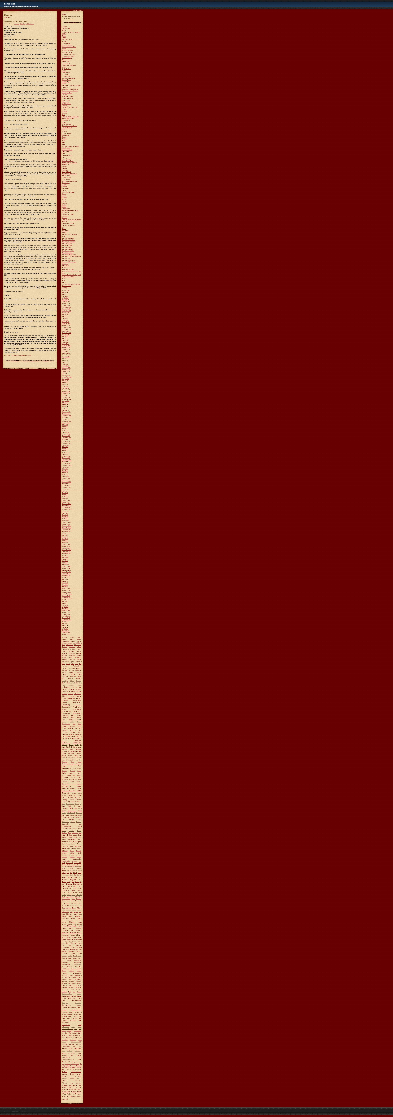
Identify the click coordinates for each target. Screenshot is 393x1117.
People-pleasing (77, 962)
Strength (64, 1048)
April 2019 (65, 452)
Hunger (72, 851)
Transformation (76, 1072)
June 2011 (65, 625)
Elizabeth (78, 749)
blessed (70, 678)
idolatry (72, 853)
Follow (79, 781)
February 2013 (66, 588)
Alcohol (64, 655)
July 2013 (65, 579)
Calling (64, 689)
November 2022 (66, 373)
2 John (64, 38)
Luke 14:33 (68, 910)
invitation (74, 861)
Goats (79, 801)
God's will (71, 813)
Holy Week (66, 844)
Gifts (80, 797)
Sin (66, 1037)
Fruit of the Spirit (68, 791)
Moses (63, 937)
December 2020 (66, 415)
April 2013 (65, 585)
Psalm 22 (74, 983)
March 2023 (65, 366)
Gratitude (65, 824)
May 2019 (65, 450)
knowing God (71, 886)
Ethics (64, 760)
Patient (79, 958)
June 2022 (65, 382)
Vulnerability (78, 1083)
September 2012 (66, 598)
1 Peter (64, 36)
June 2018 (65, 471)
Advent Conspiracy (67, 50)
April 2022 (65, 386)
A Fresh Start (66, 43)
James (64, 137)
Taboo (64, 30)
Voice (71, 1083)
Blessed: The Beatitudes (69, 65)
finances (79, 637)
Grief (64, 831)
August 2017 (65, 489)
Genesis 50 (71, 795)
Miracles (65, 932)
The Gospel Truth (67, 243)
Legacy (73, 890)
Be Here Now (66, 63)
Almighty (72, 655)
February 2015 (66, 544)
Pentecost (65, 186)
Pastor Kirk (7, 17)
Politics (64, 190)
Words (64, 282)
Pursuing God (65, 989)
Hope (71, 846)
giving (64, 639)
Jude (80, 877)
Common (22, 355)
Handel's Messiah (67, 128)
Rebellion (79, 992)
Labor (79, 886)
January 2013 (66, 590)
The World (72, 1067)
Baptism (78, 668)
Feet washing (77, 775)
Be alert (64, 670)
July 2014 (65, 557)
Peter (63, 967)
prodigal (64, 980)
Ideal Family (65, 135)
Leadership (65, 890)
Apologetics (72, 659)
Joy (76, 877)
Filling (79, 777)
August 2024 (65, 335)
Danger (64, 726)
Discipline (65, 741)
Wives (75, 1089)
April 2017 (65, 496)
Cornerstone (65, 717)
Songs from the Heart (68, 223)
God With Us (66, 120)
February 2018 (66, 478)
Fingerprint (65, 102)
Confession (77, 707)
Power (64, 971)
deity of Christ (75, 730)
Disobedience (77, 743)
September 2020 (66, 421)
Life (72, 892)
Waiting (64, 1085)
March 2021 (65, 410)
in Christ (71, 855)
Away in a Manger (67, 58)
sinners (70, 643)
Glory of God (74, 801)
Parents (75, 956)
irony (80, 861)
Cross (72, 722)
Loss (68, 901)
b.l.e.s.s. (64, 60)
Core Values (76, 715)
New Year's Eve (66, 177)
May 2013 (65, 583)
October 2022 (66, 375)
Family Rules (66, 100)
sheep (79, 1033)
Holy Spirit (77, 841)
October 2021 (66, 397)
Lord (63, 901)
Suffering (70, 1051)
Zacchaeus (73, 1096)
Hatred (63, 835)
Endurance (71, 753)
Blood (72, 681)
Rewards (76, 1014)
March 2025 (65, 322)
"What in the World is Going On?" (72, 32)
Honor (79, 844)
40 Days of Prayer (67, 39)
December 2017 (66, 482)
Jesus (63, 140)
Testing (74, 1060)
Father (64, 773)
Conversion (65, 715)
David (79, 726)
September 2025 (66, 311)
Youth (67, 1096)
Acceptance (65, 649)
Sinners (70, 1037)
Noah (67, 949)
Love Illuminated (67, 155)
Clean (64, 698)
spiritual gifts (75, 1042)
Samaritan (79, 1023)
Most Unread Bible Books (69, 174)
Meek (74, 924)
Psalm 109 (78, 985)
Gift (76, 797)
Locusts (73, 899)
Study (70, 1048)
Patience (74, 958)
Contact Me (22, 1111)
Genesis (74, 793)
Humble (79, 848)
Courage (72, 717)
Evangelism (70, 760)
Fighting (73, 777)
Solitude (77, 1037)
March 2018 (65, 476)
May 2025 (65, 318)
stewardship (76, 643)
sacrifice (73, 641)
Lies (68, 892)
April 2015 (65, 541)
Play (80, 967)
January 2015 (66, 546)
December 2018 (66, 460)
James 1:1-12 (69, 863)
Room (80, 1016)
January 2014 (66, 568)
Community (66, 704)
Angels (79, 655)
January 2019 (66, 458)
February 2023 (66, 368)
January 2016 (66, 524)
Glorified (64, 109)
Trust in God (72, 1076)
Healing (69, 835)
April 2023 (65, 364)
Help (80, 837)
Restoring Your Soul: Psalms (70, 210)
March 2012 (65, 609)
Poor (69, 968)
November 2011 (66, 616)
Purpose (64, 203)
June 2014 (65, 559)
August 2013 (65, 577)
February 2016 (66, 522)
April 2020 (65, 430)
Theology (78, 1067)
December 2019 (66, 438)
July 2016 (65, 513)
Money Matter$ (66, 172)
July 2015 (65, 535)
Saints (79, 1020)
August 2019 (65, 445)
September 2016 (66, 509)
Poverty (79, 968)
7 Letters (64, 41)
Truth (79, 1076)
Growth (71, 831)
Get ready (70, 797)
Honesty (73, 844)
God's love (28, 355)
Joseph (70, 877)
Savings (73, 1027)
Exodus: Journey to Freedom (70, 91)
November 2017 (66, 484)
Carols (64, 71)
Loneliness (78, 899)
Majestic (76, 912)
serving (79, 641)
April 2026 (65, 298)
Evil (80, 760)
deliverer (64, 732)
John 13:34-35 (66, 875)
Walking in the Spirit (68, 269)
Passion (64, 958)
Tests (79, 1060)
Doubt (76, 745)
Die (63, 736)
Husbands (78, 851)
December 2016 (66, 504)
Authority (65, 668)
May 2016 (65, 517)
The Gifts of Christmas (68, 240)
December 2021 (66, 393)
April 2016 (65, 518)
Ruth (80, 1018)
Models (73, 935)
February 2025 (66, 324)
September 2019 (66, 443)
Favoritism (78, 773)
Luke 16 (79, 910)
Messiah (65, 930)
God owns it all (70, 804)
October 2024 (66, 331)
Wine (80, 1087)
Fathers (70, 773)
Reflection (73, 996)
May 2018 (65, 473)
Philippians (65, 188)
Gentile (79, 795)
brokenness (65, 687)
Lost (72, 901)
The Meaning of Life (68, 251)
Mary (76, 914)
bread (79, 685)
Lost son (73, 903)
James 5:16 (73, 868)
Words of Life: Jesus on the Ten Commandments (71, 285)
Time (67, 1069)
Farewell (72, 771)
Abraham (72, 647)
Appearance (65, 662)
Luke (63, 910)
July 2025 (65, 314)
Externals (78, 764)
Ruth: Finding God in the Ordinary (72, 220)
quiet (72, 990)
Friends (79, 788)
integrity (64, 859)
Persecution (66, 964)
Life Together (66, 28)
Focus (72, 781)
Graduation (78, 822)
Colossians (65, 74)
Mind (72, 930)
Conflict (64, 709)
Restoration (64, 1010)
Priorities (73, 977)
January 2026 (66, 303)
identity (64, 853)
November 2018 (66, 461)
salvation (65, 1022)
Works (69, 1094)
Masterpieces (77, 916)
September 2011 (66, 620)
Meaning (64, 166)
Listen (72, 897)
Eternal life (77, 755)
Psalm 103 (71, 985)
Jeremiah (64, 139)
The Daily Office (75, 1064)
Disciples (68, 738)
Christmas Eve (66, 72)
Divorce (71, 745)
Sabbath (64, 1020)
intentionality (66, 861)
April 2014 (65, 563)
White (69, 1087)
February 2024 (66, 346)
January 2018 (66, 480)
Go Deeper (65, 111)
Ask (80, 664)
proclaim (79, 977)
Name (77, 939)
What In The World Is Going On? (71, 275)
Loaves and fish (66, 899)
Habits (69, 833)
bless (63, 678)
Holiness (65, 841)
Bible (73, 674)
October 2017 (66, 485)
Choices (70, 694)
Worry (73, 1094)
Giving (64, 799)
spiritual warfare (68, 1044)
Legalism (79, 890)
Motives (74, 937)
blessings (65, 681)
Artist (72, 664)
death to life (72, 728)
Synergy (79, 1053)
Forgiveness (66, 786)
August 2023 (65, 357)
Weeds (79, 1085)
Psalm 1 (64, 199)
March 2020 (65, 432)
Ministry (78, 930)
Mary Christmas (66, 159)
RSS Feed (65, 1099)
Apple (72, 662)
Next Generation (75, 945)
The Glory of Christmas (27, 24)
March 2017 (65, 498)
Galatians (64, 106)
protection (64, 981)
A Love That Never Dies (69, 47)
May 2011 (65, 627)
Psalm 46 (79, 983)
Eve (77, 760)
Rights (75, 1016)
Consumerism (66, 76)
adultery (64, 637)
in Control (78, 855)
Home (64, 14)
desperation (72, 734)
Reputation (79, 1005)
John (63, 142)
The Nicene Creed (67, 253)
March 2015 (65, 542)
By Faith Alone (66, 69)
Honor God (65, 846)
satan (79, 1025)
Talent (72, 1055)
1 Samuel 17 (77, 645)
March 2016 (65, 520)
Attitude (64, 666)
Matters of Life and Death (69, 163)
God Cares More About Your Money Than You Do (70, 117)
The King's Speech (67, 249)
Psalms (64, 201)
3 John (64, 647)
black (79, 676)
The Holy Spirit (66, 247)
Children (72, 691)
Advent (64, 49)
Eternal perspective (68, 757)
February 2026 (66, 301)
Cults (74, 724)
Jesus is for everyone (13, 355)
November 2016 (66, 506)
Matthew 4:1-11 (72, 920)
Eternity (79, 758)
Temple (79, 1055)
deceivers (64, 730)
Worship (64, 288)
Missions (79, 933)
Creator (64, 722)
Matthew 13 (65, 164)
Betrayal (64, 674)
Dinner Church (66, 80)
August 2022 (65, 379)
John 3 (75, 873)
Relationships (76, 1000)
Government (65, 822)
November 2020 (66, 417)
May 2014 (65, 561)
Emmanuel (65, 751)
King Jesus (75, 882)
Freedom (72, 788)
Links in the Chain (67, 150)
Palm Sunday (66, 183)
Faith (79, 766)
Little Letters (65, 152)
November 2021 (66, 395)
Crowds (79, 722)
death (64, 728)
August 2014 (65, 555)
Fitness (79, 779)
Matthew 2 (73, 918)
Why (63, 278)
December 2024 (66, 327)
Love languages (74, 905)
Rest (79, 1007)
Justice (64, 882)
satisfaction (65, 1027)
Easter (64, 83)
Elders (71, 749)
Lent (63, 892)
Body (63, 683)
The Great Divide (67, 245)
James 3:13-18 (70, 866)
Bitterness (73, 676)
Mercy (71, 928)
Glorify (64, 801)
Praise (64, 194)
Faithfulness (66, 768)
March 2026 (65, 300)
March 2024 (65, 344)
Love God (65, 905)
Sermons (16, 24)
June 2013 (65, 581)
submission (77, 1048)
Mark (63, 157)
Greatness (74, 828)
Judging (64, 879)
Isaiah (63, 863)
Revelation (65, 216)
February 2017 (66, 500)
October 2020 (66, 419)
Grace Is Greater (66, 124)
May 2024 (65, 340)
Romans (64, 218)
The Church (68, 1064)
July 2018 (65, 469)
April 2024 (65, 342)
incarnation (64, 857)
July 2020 (65, 425)
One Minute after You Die (69, 181)
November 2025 (66, 307)
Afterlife (78, 653)
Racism (64, 205)
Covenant (78, 717)
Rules (63, 1018)
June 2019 (65, 449)
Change (78, 689)
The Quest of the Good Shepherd (71, 256)
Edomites (64, 749)
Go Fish (64, 26)
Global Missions (75, 800)
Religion (65, 1003)
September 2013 (66, 575)
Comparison (78, 705)
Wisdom (65, 1089)
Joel (71, 873)
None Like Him (66, 179)
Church (64, 696)
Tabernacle (64, 1055)
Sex (70, 1033)
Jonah (63, 144)
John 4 (79, 873)
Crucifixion (66, 724)
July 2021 (65, 403)
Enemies (78, 753)
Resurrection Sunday (68, 214)
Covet (63, 720)
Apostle (79, 659)
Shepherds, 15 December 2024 (16, 21)
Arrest (68, 664)
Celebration (71, 689)
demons (72, 732)
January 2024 (66, 347)
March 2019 (65, 454)
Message (64, 168)
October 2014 (66, 552)
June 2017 (65, 493)
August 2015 (65, 533)
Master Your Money (67, 161)
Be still (71, 670)
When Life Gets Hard (68, 277)
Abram (79, 647)
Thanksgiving (73, 1062)
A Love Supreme (67, 45)
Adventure (72, 653)
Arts (76, 664)
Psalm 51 (64, 985)
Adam (64, 651)
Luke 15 (74, 910)
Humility (65, 851)
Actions (72, 649)
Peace (69, 960)
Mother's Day (66, 175)
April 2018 (65, 474)
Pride (71, 975)
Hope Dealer (78, 846)
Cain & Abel (76, 687)
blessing (78, 678)
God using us (78, 804)
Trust (64, 1076)
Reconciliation (67, 994)
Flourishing (65, 782)
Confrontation (77, 709)
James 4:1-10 (78, 866)
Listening (78, 897)
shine (70, 1035)
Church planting (75, 696)
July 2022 (65, 381)
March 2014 (65, 564)
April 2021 (65, 408)
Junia (80, 879)
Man (80, 912)
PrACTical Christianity (68, 192)
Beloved (79, 672)
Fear (63, 775)
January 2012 (66, 612)
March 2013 (65, 587)
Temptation (65, 231)
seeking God (66, 1031)
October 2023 (66, 353)
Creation (70, 719)
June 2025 (65, 316)
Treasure (64, 1074)
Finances (65, 779)
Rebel (74, 992)
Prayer (64, 196)
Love (63, 153)
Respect (64, 1008)
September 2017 (66, 487)
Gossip (79, 819)
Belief (64, 672)
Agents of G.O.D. (67, 52)
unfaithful (72, 1078)
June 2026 (65, 294)
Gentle (63, 797)
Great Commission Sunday (69, 126)
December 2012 (66, 592)
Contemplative (66, 713)
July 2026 (65, 292)
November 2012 (66, 594)
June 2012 (65, 603)
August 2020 (65, 423)
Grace (73, 822)
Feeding (69, 775)
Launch (74, 888)
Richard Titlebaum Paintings (71, 16)
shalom (74, 1033)
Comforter (65, 700)
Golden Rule (73, 815)
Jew (68, 873)
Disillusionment (66, 743)
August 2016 (65, 511)
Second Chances (67, 1029)
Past (69, 958)
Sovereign (73, 1040)
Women (73, 1092)
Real (69, 992)
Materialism (65, 918)
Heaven (64, 837)
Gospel (64, 122)
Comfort (78, 698)
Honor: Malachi (66, 133)
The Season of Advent (68, 260)
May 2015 (65, 539)
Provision (64, 983)
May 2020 (65, 428)
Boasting (78, 681)
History (79, 839)
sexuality (64, 643)
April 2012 (65, 607)
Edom (79, 747)
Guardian (79, 831)
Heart (79, 835)
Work (64, 1094)
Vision (64, 267)
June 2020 (65, 427)
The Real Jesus (66, 258)
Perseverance (77, 964)
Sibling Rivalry (77, 1035)
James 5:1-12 (65, 868)
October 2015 (66, 530)
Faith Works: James (67, 96)
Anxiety (64, 659)
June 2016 (65, 515)
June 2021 (65, 404)
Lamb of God (66, 888)
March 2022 (65, 388)
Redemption (65, 996)
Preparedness (77, 973)
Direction (67, 736)
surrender (71, 1053)
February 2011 (66, 632)
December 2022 (66, 371)
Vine (80, 1081)
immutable (64, 855)
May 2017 (65, 495)
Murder (69, 939)
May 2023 (65, 362)
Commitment (77, 700)
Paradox (70, 956)
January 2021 (66, 414)
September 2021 (66, 399)
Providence (78, 981)
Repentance (65, 641)
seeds (75, 1029)
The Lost (78, 1066)
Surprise (64, 1053)
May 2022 (65, 384)
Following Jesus (71, 784)
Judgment (73, 879)
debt (80, 728)
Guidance (64, 833)
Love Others (76, 908)
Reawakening (66, 209)
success (63, 1051)
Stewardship (66, 1046)
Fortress (79, 786)
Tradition (64, 1072)
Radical (64, 207)
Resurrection (65, 212)
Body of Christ (72, 683)
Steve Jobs (78, 1044)
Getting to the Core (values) (70, 107)
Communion (77, 702)
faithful (72, 637)
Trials (72, 1074)
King (69, 882)
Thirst (63, 1070)
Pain (73, 953)
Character (65, 691)
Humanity (73, 848)
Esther (70, 755)
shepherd (65, 1035)
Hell (63, 129)
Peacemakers (77, 960)
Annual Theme (67, 657)
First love (71, 779)
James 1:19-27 (66, 864)
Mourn (79, 937)
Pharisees (69, 967)
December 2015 (66, 526)
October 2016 (66, 507)
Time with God (73, 1070)
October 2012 (66, 596)
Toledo (79, 1070)
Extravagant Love (67, 93)
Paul (63, 960)
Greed (79, 828)
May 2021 (65, 406)
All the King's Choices (68, 54)
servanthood (77, 1031)
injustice (72, 857)
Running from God (72, 1018)
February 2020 (66, 434)
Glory (68, 802)
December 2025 (66, 305)
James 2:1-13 (74, 864)
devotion (78, 734)
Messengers (78, 928)
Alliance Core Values (68, 56)
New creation (72, 941)
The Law (72, 1066)
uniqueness (79, 1078)
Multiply (64, 939)
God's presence (72, 811)
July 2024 (65, 336)
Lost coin (78, 901)
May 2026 (65, 296)
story (80, 1046)
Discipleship (65, 82)
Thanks (64, 232)
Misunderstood (65, 935)
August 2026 (65, 290)
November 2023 (66, 351)
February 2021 (66, 412)
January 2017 (66, 502)
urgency (69, 1081)
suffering (78, 1051)
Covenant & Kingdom (68, 78)
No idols (72, 947)
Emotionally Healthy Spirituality (71, 85)
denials (79, 732)
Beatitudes (78, 670)
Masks (70, 916)
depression (65, 734)
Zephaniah (79, 1096)
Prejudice (64, 973)
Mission (73, 932)
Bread (64, 67)
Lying (71, 912)
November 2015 (66, 528)
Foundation (65, 788)
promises (71, 979)
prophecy (78, 979)
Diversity (65, 745)
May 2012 (65, 605)
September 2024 (66, 333)
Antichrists (78, 657)
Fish (76, 779)
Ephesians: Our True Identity (70, 89)
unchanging (64, 1078)
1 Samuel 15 (69, 645)
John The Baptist (75, 875)
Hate (80, 833)
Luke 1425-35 (65, 912)
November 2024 (66, 329)
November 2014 (66, 550)
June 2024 (65, 338)
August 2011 (65, 621)
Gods (67, 815)
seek (80, 1029)
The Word (65, 1067)
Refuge (79, 996)
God (63, 115)
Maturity (72, 922)
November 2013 (66, 572)
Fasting (79, 771)
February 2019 (66, 456)
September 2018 (66, 465)
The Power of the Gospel (69, 254)
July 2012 (65, 601)
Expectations (72, 764)
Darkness (72, 726)
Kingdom (69, 884)
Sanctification (66, 1025)
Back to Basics (66, 61)
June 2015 (65, 537)
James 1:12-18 (77, 863)
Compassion (66, 707)
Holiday (64, 131)
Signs (63, 1037)
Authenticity (77, 666)
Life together (71, 895)
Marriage (69, 914)
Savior (79, 1027)
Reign (64, 998)
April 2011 (65, 629)
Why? (64, 280)
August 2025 (65, 313)
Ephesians (65, 87)
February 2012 (66, 610)
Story (63, 227)
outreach (65, 953)
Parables (64, 185)
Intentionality (77, 859)
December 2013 (66, 570)
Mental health (71, 926)
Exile (72, 762)
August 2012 (65, 599)
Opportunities (71, 951)
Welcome (64, 1087)
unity (64, 1080)
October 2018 (66, 463)
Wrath (63, 1096)
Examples (64, 762)
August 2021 (65, 401)
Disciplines (78, 741)
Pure (69, 987)
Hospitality (66, 848)
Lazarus (79, 888)
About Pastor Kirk (67, 18)
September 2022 (66, 377)
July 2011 (65, 623)
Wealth (75, 1085)
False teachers (77, 768)
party (79, 956)
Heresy (64, 839)
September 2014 (66, 553)
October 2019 (66, 441)
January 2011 (66, 634)
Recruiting (79, 994)
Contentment (77, 713)
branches (71, 685)
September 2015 (66, 531)
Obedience (74, 949)
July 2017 (65, 491)
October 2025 (66, 309)
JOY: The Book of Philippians (70, 146)
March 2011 (65, 631)
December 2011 (66, 614)
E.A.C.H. (69, 747)
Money (78, 935)
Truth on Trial (66, 266)
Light (67, 897)
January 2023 (66, 370)
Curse (79, 724)
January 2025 (66, 325)
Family (64, 771)
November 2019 (66, 439)
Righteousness (66, 1016)
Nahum (73, 939)
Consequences (66, 711)
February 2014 (66, 566)
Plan (76, 967)
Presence (64, 197)
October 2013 (66, 574)
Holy (71, 842)
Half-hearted (75, 833)
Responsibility (72, 1008)
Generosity (66, 793)
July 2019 (65, 447)
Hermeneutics (71, 839)
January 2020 (66, 436)
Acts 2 (79, 649)
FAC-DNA (65, 95)
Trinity (79, 1074)
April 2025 (65, 320)
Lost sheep (65, 903)
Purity (73, 987)
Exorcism (65, 764)
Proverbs (71, 981)
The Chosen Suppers (68, 238)
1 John (64, 34)
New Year (69, 943)
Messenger (65, 170)
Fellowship (65, 777)
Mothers (68, 937)
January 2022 (66, 392)
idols (79, 853)
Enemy (64, 755)
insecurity (79, 857)
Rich (80, 1014)
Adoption (78, 651)
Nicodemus (65, 947)
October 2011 (66, 618)
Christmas (77, 694)
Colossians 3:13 (71, 698)
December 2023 (66, 349)
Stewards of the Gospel (68, 225)
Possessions (73, 968)
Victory (75, 1081)
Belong (71, 672)
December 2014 (66, 548)
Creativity (78, 720)
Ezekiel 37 (67, 766)
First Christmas (66, 104)
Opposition (78, 951)
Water (70, 1085)
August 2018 (65, 467)
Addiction (71, 651)
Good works (70, 817)
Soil (73, 1037)
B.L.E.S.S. (72, 668)
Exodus (79, 762)
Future (79, 790)
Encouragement (74, 751)
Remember (78, 1003)
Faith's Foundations (67, 98)
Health (75, 835)
